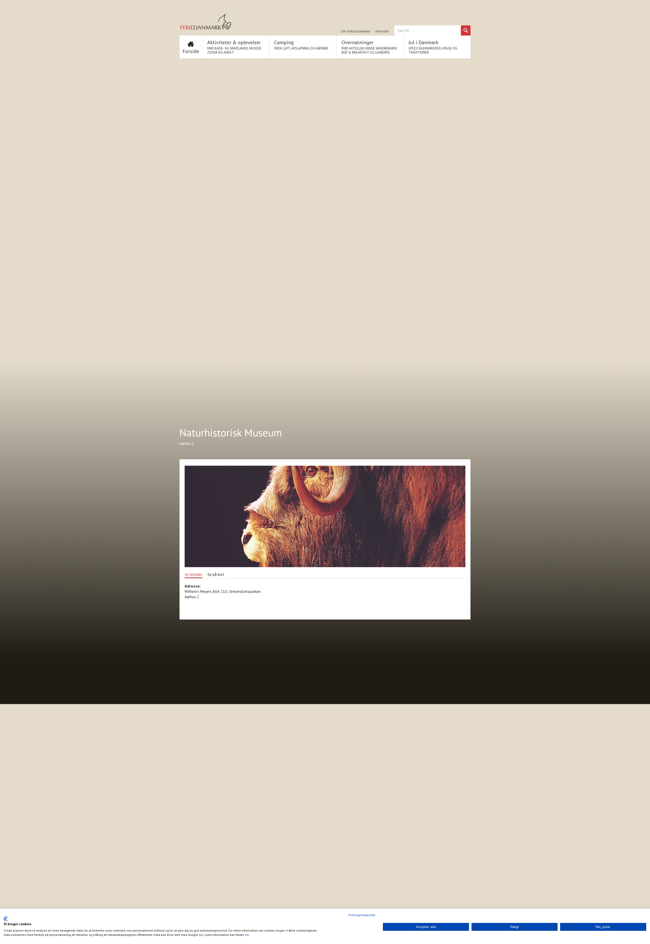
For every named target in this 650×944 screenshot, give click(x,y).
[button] (325, 563)
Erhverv (382, 31)
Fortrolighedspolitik (361, 915)
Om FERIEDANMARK (355, 31)
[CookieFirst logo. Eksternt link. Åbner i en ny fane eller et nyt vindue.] (6, 919)
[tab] (193, 574)
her (247, 935)
